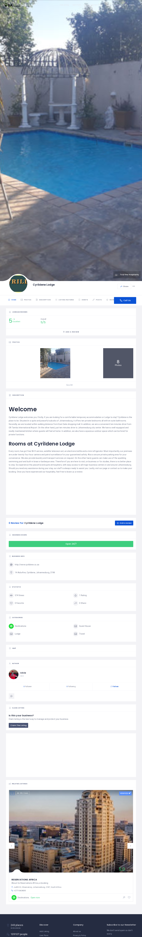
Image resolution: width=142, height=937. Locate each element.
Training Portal (119, 5)
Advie (23, 672)
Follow (115, 686)
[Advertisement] (71, 493)
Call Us (127, 300)
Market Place (97, 5)
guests (42, 431)
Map (86, 5)
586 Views (24, 793)
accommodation (94, 417)
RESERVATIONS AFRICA (24, 879)
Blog (108, 5)
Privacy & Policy (79, 935)
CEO (22, 676)
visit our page (101, 468)
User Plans (77, 5)
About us (77, 931)
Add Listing (64, 5)
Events (132, 5)
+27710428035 (20, 891)
